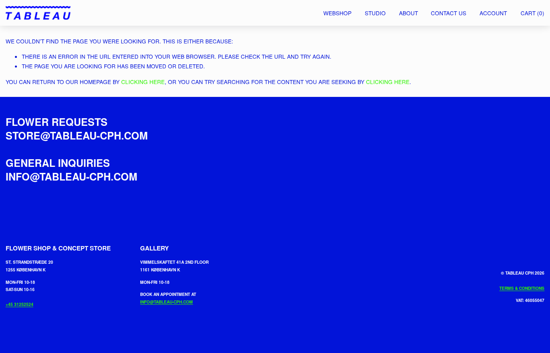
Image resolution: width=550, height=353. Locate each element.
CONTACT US (448, 13)
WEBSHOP (337, 13)
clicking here (143, 82)
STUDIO (375, 13)
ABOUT (408, 13)
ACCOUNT (493, 13)
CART (532, 13)
